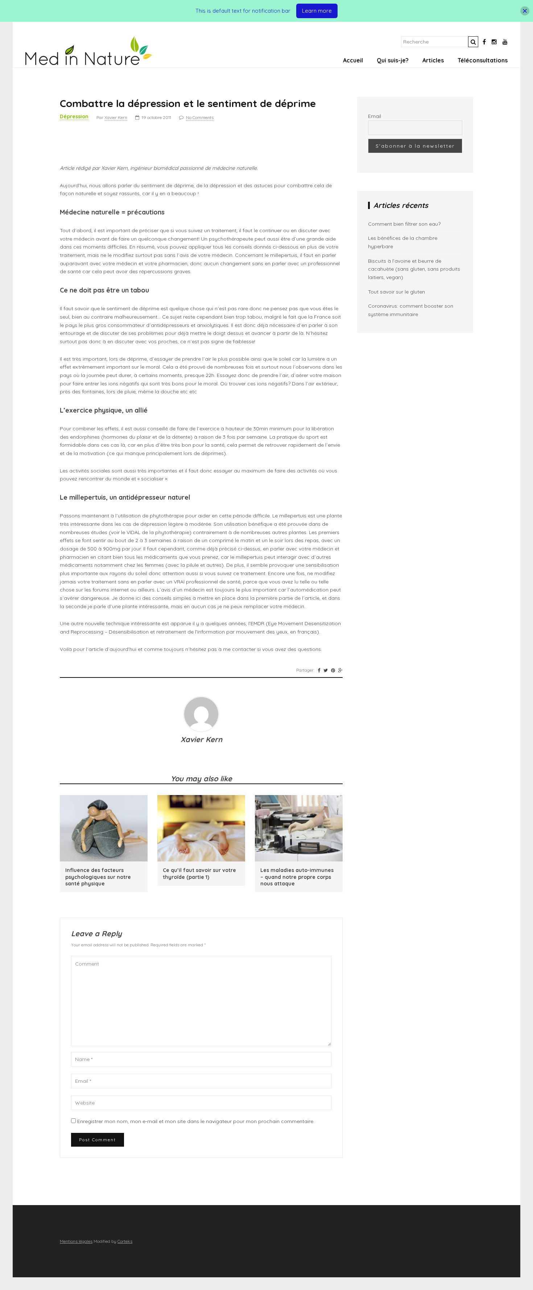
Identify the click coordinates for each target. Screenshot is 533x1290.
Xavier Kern (115, 117)
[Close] (524, 11)
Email (374, 116)
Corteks (124, 1241)
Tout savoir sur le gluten (396, 291)
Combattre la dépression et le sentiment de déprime (188, 103)
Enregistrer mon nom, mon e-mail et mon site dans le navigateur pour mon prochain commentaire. (195, 1121)
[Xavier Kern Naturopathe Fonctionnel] (88, 63)
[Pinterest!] (333, 670)
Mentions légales (76, 1241)
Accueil (353, 60)
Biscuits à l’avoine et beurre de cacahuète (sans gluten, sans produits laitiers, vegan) (414, 269)
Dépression (74, 116)
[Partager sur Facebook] (319, 670)
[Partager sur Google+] (340, 670)
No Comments (200, 117)
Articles (433, 60)
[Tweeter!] (325, 670)
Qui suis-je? (393, 60)
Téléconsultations (483, 60)
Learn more (317, 10)
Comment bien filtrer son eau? (404, 224)
